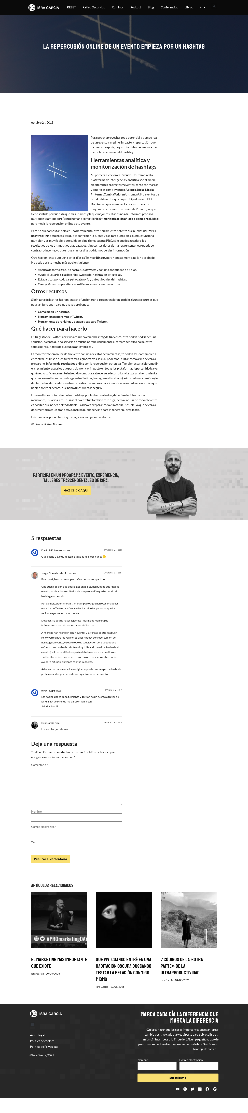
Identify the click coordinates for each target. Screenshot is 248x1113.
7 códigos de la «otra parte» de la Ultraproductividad (182, 966)
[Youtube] (177, 1089)
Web (34, 842)
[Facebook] (207, 1089)
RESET (71, 7)
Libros (189, 7)
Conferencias (169, 7)
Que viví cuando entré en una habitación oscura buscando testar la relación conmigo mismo (123, 969)
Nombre (37, 811)
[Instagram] (185, 1089)
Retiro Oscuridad (94, 7)
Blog (151, 7)
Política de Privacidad (44, 1046)
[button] (214, 6)
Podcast (135, 7)
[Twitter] (192, 1089)
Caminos (118, 7)
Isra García (47, 722)
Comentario (39, 764)
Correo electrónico (43, 826)
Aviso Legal (37, 1035)
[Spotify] (214, 1089)
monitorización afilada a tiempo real (127, 218)
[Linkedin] (200, 1089)
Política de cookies (42, 1041)
